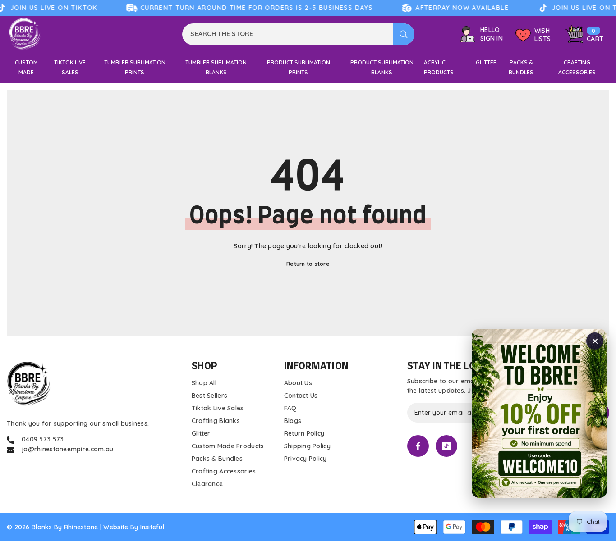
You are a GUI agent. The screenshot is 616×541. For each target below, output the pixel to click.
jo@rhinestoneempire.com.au (67, 449)
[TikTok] (446, 446)
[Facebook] (418, 446)
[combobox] (287, 34)
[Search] (298, 34)
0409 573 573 (43, 439)
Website (115, 527)
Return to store (308, 263)
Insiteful (152, 527)
